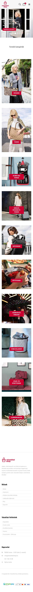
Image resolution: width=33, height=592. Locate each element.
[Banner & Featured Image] (16, 81)
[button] (20, 4)
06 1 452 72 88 (8, 559)
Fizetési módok (6, 525)
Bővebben (4, 474)
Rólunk (4, 489)
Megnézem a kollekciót (9, 29)
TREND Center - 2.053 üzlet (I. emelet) (15, 552)
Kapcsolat (5, 504)
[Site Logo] (5, 4)
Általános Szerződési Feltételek (10, 495)
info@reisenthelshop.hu (11, 556)
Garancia (5, 531)
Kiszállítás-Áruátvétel (8, 528)
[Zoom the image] (8, 458)
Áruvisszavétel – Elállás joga (9, 534)
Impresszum (6, 492)
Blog (4, 501)
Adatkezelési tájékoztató (8, 498)
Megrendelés (6, 522)
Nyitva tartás (8, 562)
